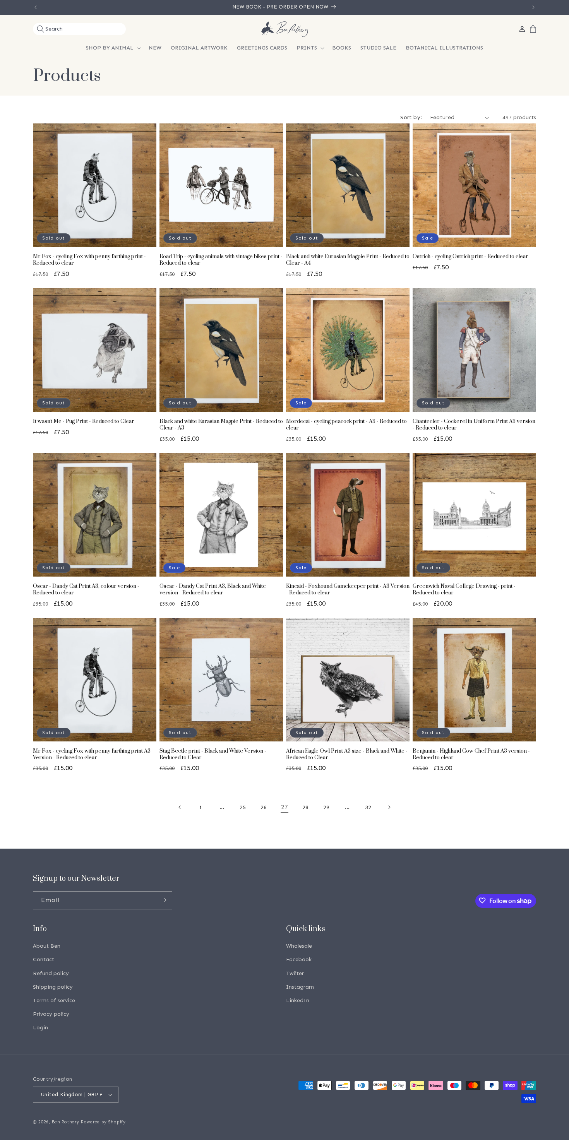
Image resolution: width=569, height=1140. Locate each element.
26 (264, 807)
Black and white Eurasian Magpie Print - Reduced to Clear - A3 (221, 424)
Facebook (299, 960)
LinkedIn (297, 1000)
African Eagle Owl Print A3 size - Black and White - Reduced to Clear (347, 754)
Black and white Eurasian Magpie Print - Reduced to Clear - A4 (348, 260)
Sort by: (411, 117)
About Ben (46, 946)
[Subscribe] (163, 900)
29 (326, 807)
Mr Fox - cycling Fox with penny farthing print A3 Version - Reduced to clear (92, 754)
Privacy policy (51, 1014)
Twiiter (295, 973)
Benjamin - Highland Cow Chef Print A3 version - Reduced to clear (471, 754)
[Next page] (389, 807)
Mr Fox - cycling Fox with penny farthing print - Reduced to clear (89, 260)
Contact (43, 960)
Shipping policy (53, 987)
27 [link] (284, 807)
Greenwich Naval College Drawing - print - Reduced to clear (464, 589)
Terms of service (54, 1000)
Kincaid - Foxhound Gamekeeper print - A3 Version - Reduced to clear (348, 589)
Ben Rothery (65, 1122)
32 (368, 807)
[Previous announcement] (35, 7)
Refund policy (51, 973)
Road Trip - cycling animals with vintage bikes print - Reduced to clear (221, 260)
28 (305, 807)
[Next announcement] (533, 7)
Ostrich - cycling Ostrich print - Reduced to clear (470, 256)
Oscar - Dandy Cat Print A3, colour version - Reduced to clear (86, 589)
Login (40, 1028)
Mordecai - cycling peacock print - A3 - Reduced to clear (346, 424)
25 (243, 807)
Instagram (300, 987)
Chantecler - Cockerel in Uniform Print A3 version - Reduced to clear (474, 424)
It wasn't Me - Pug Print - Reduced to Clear (83, 421)
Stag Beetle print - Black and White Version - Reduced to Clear (212, 754)
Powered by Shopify (103, 1122)
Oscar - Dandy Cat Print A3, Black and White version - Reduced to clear (212, 589)
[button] (79, 29)
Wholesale (299, 946)
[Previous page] (180, 807)
